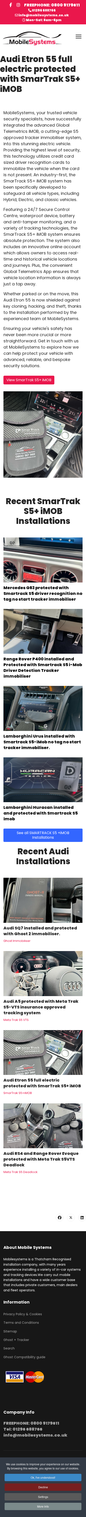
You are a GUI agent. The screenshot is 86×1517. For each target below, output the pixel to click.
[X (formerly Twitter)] (71, 1218)
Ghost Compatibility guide (24, 1357)
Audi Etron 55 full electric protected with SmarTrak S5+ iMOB (42, 1083)
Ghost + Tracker (16, 1340)
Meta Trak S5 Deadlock (20, 1172)
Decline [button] (43, 1487)
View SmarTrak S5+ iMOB (28, 380)
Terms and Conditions (21, 1322)
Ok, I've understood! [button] (43, 1477)
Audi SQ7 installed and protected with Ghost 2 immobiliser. (40, 931)
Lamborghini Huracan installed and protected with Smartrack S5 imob (40, 813)
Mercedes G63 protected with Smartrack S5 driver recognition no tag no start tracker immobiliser (42, 593)
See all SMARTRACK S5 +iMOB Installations (43, 835)
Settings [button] (43, 1497)
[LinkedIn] (82, 1218)
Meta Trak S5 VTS (16, 1020)
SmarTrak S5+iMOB (17, 1093)
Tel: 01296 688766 (22, 1429)
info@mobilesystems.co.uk (44, 15)
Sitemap (10, 1331)
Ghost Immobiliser (17, 941)
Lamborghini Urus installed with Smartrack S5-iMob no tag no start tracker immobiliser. (42, 741)
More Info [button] (43, 1506)
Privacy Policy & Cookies (22, 1314)
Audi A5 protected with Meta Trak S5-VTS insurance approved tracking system (40, 1007)
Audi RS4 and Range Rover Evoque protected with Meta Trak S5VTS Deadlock (41, 1159)
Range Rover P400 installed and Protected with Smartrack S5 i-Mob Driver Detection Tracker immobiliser (42, 667)
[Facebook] (60, 1218)
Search (9, 1348)
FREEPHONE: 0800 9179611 (52, 5)
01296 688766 (44, 10)
